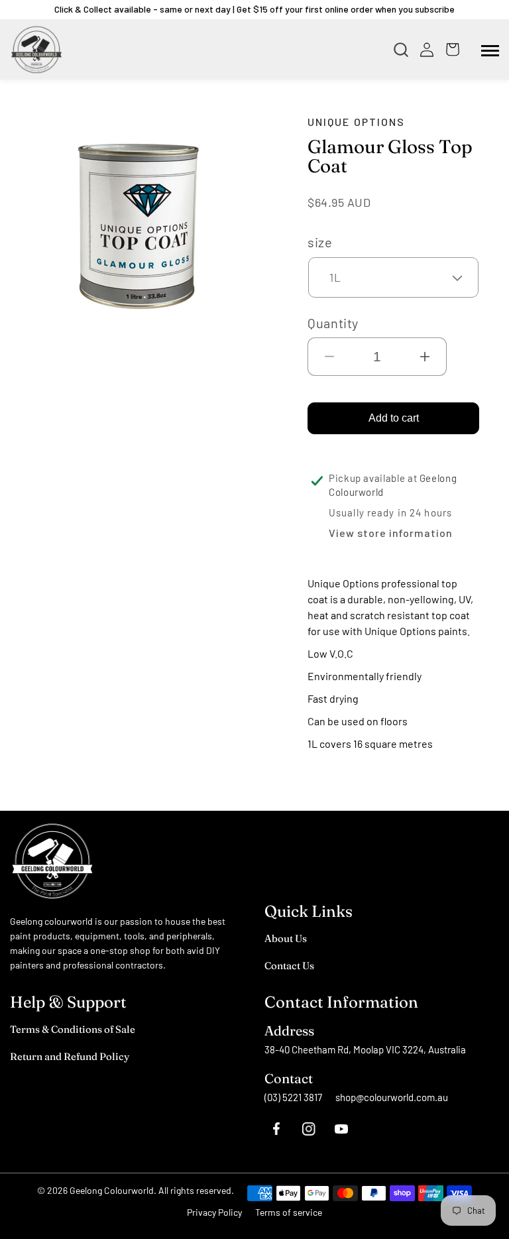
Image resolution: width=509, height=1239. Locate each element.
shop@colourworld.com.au (391, 1097)
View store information (391, 532)
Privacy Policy (214, 1212)
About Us (285, 938)
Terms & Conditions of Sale (72, 1029)
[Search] (404, 49)
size (320, 242)
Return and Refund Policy (69, 1056)
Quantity (333, 323)
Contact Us (289, 965)
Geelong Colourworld (112, 1190)
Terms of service (288, 1212)
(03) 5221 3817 (293, 1097)
